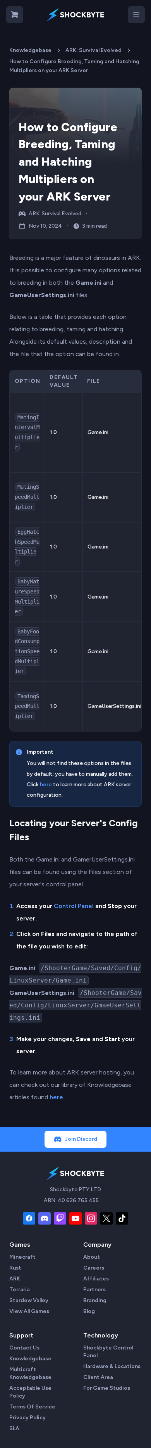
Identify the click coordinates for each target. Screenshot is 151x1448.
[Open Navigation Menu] (136, 14)
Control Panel (74, 906)
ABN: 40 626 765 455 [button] (71, 1200)
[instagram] (91, 1218)
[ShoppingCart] (14, 14)
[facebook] (29, 1218)
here (46, 784)
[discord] (44, 1218)
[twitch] (60, 1218)
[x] (106, 1218)
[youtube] (75, 1218)
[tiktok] (122, 1218)
